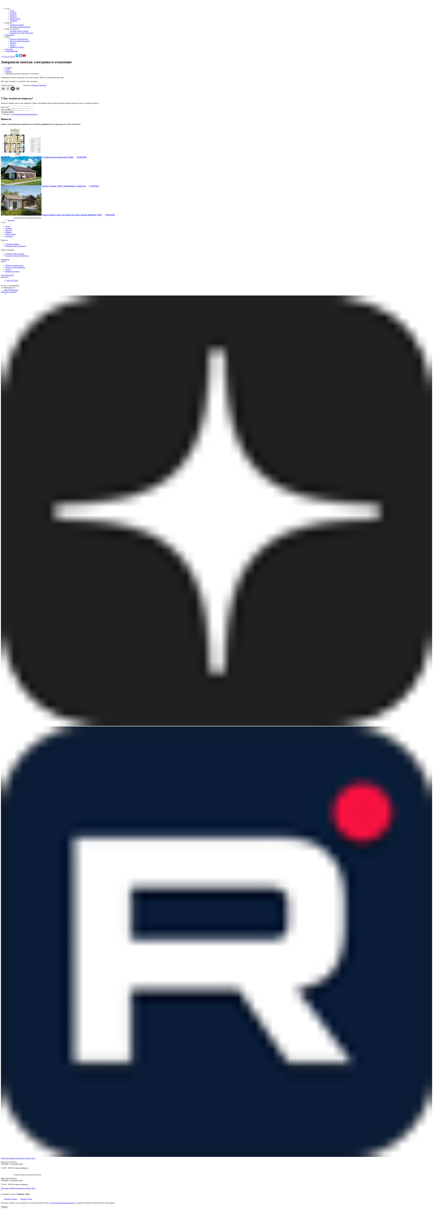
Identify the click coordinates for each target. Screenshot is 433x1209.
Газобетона (18, 85)
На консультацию (39, 85)
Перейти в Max (26, 1199)
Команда (13, 17)
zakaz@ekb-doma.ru (11, 290)
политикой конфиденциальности (24, 114)
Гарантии (13, 21)
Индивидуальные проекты (20, 27)
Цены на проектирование (20, 41)
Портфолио (9, 35)
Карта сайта (30, 1158)
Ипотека (13, 43)
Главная (8, 68)
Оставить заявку (7, 112)
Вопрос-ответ (15, 19)
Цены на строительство (19, 39)
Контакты (9, 49)
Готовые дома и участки (19, 31)
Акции (12, 45)
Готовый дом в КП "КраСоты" (21, 33)
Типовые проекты (17, 25)
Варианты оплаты (17, 47)
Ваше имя (4, 107)
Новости (13, 15)
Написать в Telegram (9, 292)
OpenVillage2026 (11, 51)
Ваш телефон (6, 109)
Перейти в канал (10, 1199)
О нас (12, 11)
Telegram (11, 220)
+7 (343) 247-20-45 (8, 57)
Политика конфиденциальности (13, 1158)
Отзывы (13, 13)
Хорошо (4, 1207)
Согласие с (20, 114)
